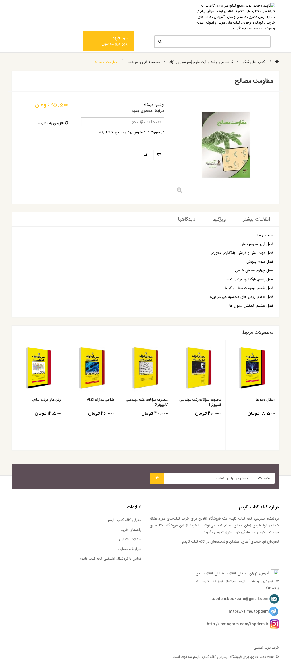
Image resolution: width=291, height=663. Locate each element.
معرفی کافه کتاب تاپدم (124, 520)
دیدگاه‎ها (186, 219)
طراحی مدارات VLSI (100, 400)
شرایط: (158, 111)
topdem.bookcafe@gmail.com (239, 599)
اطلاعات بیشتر (256, 219)
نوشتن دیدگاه (154, 105)
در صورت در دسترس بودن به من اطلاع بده (131, 132)
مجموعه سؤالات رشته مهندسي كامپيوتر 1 (200, 402)
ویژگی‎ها (219, 219)
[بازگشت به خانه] (277, 62)
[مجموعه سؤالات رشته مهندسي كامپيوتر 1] (198, 369)
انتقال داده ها (265, 400)
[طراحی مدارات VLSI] (92, 369)
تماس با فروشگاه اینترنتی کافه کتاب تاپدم (110, 559)
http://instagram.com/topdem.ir (238, 624)
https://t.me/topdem (249, 611)
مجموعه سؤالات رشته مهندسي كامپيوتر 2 (147, 402)
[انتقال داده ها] (252, 369)
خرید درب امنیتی (266, 648)
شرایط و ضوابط (129, 549)
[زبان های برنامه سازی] (38, 369)
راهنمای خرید (131, 530)
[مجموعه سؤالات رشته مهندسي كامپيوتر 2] (145, 369)
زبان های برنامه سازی (46, 400)
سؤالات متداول (130, 539)
